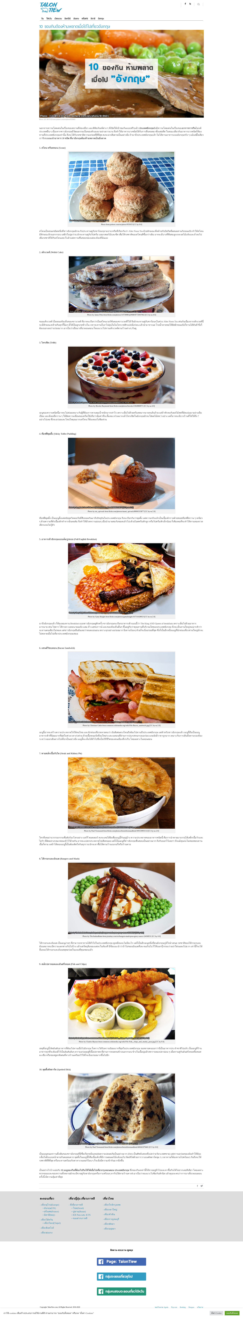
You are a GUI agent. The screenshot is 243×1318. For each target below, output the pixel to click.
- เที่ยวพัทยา (109, 1224)
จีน (42, 18)
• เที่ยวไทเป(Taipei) (52, 1223)
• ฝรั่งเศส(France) (51, 1211)
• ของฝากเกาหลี (79, 1218)
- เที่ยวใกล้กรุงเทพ (112, 1205)
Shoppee (191, 1307)
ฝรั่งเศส (85, 18)
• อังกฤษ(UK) (49, 1208)
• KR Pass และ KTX (81, 1215)
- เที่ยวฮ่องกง (46, 1232)
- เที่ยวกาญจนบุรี (111, 1219)
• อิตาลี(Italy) (49, 1215)
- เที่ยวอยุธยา (109, 1229)
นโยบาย (200, 1307)
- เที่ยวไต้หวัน (46, 1219)
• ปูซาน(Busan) (79, 1211)
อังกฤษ (101, 18)
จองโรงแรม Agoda (161, 1307)
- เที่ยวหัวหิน (109, 1214)
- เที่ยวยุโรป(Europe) (49, 1205)
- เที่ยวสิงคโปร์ (47, 1228)
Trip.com (174, 1307)
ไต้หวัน (49, 18)
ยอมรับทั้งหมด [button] (232, 1313)
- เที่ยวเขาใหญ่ (110, 1209)
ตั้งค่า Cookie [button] (216, 1313)
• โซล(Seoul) (78, 1208)
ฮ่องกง (76, 18)
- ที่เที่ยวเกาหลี (76, 1205)
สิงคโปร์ (68, 18)
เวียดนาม (58, 18)
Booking (183, 1307)
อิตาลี (93, 18)
